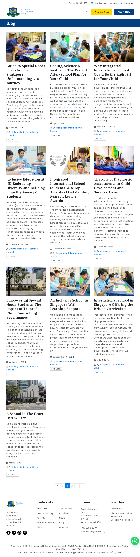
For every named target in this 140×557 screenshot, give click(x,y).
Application (65, 508)
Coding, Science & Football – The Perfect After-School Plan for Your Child (68, 72)
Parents (41, 517)
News (62, 517)
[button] (82, 12)
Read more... (13, 140)
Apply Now (124, 12)
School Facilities (46, 522)
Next (82, 485)
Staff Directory (45, 513)
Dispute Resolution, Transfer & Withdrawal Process (122, 516)
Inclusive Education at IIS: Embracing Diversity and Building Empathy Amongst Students (25, 188)
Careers (63, 527)
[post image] (26, 47)
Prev (58, 485)
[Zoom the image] (8, 532)
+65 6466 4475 (89, 528)
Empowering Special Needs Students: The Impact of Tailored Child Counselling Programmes (23, 309)
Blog (61, 522)
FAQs (39, 527)
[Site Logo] (20, 12)
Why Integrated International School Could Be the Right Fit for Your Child (112, 72)
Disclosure (116, 508)
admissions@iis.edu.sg (93, 531)
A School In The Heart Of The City (24, 416)
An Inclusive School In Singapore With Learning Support (69, 304)
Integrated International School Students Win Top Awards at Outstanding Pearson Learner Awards (70, 190)
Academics (65, 513)
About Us (42, 508)
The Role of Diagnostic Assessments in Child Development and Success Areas (113, 185)
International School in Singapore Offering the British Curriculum (113, 304)
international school (68, 107)
